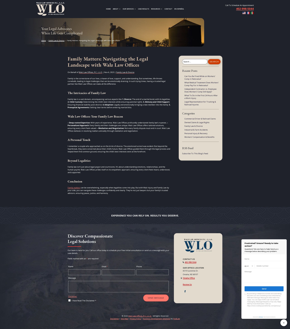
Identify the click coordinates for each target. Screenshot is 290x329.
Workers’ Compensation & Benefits (199, 137)
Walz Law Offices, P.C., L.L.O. (90, 72)
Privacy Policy (135, 318)
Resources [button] (155, 9)
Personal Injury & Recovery (195, 133)
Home (108, 9)
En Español (179, 9)
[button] (287, 312)
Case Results (143, 9)
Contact (168, 9)
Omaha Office (189, 278)
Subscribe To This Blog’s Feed (195, 153)
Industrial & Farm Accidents (196, 130)
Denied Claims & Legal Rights (196, 122)
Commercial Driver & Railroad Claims (200, 119)
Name (70, 266)
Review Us (187, 284)
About (115, 9)
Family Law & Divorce (125, 72)
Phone (139, 266)
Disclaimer (72, 296)
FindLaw (176, 318)
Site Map (124, 318)
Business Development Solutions (156, 318)
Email (105, 266)
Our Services (128, 9)
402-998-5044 (190, 262)
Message (72, 278)
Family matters (74, 187)
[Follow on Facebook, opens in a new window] (185, 291)
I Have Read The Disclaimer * (84, 300)
